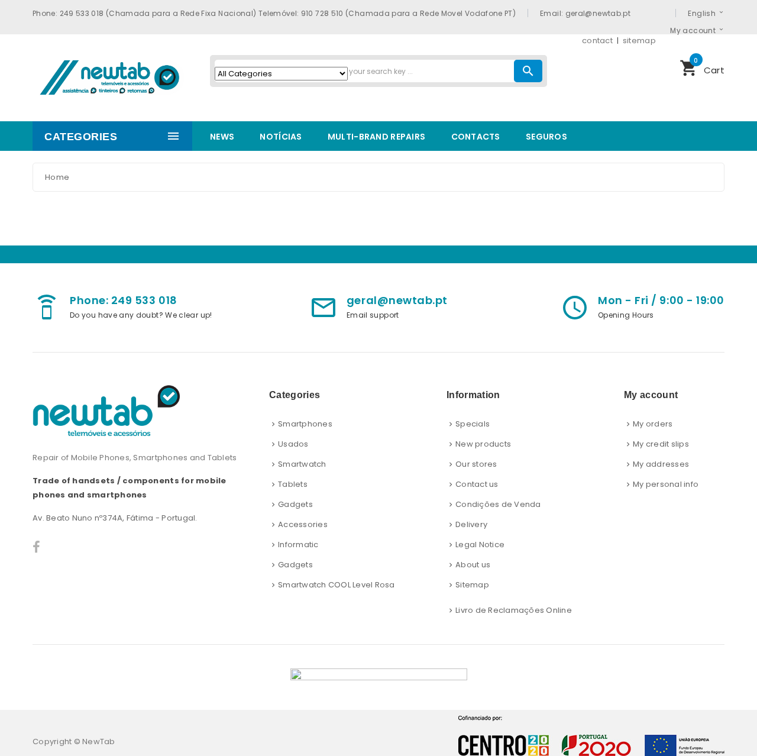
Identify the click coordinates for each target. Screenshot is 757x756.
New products (483, 444)
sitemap (639, 40)
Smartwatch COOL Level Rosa (336, 584)
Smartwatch (302, 464)
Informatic (298, 544)
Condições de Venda (498, 504)
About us (472, 564)
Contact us (477, 484)
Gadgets (295, 504)
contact (597, 40)
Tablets (293, 484)
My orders (652, 423)
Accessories (303, 524)
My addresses (661, 464)
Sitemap (472, 584)
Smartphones (305, 423)
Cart (702, 66)
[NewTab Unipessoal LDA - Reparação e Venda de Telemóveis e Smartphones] (112, 76)
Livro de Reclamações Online (513, 610)
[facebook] (36, 547)
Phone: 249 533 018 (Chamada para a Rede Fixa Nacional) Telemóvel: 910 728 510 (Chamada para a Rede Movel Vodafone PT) (274, 13)
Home (57, 177)
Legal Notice (479, 544)
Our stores (476, 464)
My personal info (665, 484)
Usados (293, 444)
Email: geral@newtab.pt (585, 13)
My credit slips (661, 444)
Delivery (471, 524)
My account (693, 30)
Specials (472, 423)
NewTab (98, 741)
